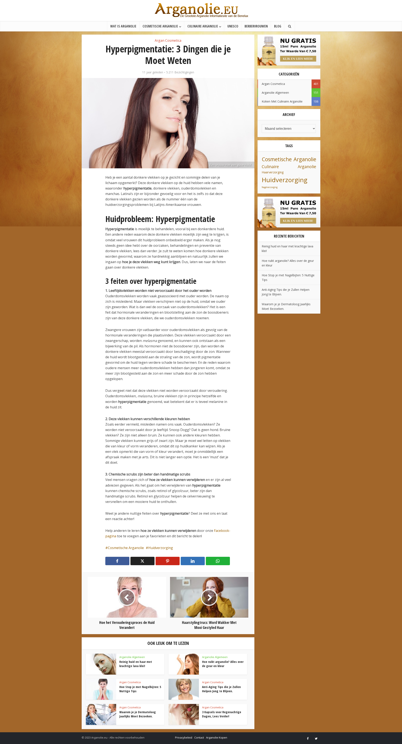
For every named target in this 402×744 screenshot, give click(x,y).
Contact (199, 737)
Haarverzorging (273, 172)
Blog (277, 26)
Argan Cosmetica (168, 40)
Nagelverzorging (269, 187)
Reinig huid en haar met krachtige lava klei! (135, 664)
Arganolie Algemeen (132, 657)
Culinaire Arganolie (202, 26)
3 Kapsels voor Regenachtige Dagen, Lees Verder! (221, 714)
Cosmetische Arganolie (160, 26)
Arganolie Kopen (216, 737)
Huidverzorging (160, 547)
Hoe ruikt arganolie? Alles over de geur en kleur (223, 664)
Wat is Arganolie (123, 26)
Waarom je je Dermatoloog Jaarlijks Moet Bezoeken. (137, 714)
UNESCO (232, 26)
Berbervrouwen (256, 26)
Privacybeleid (183, 737)
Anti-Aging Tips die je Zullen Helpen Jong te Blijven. (221, 689)
